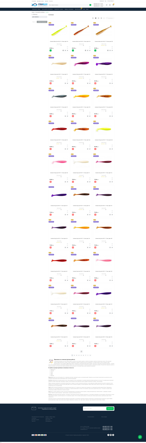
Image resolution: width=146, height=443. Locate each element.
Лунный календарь (78, 9)
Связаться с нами (49, 418)
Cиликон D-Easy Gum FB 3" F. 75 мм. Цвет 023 (104, 139)
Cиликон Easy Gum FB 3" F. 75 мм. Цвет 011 (81, 172)
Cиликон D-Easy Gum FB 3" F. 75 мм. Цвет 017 (59, 107)
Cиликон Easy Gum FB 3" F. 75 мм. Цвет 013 (59, 205)
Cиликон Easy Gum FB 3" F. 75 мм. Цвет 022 (81, 271)
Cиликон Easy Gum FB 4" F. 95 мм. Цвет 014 (59, 336)
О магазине (34, 1)
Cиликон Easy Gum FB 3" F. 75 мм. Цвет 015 (103, 205)
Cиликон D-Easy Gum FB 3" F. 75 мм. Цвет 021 (59, 139)
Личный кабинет (91, 416)
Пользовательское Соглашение (38, 416)
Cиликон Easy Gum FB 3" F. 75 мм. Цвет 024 (103, 271)
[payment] (33, 435)
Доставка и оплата (40, 1)
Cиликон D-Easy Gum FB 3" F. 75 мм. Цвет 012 (81, 74)
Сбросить (34, 21)
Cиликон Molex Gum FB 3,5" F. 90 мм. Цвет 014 (81, 41)
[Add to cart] (51, 50)
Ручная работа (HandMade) (47, 9)
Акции (87, 9)
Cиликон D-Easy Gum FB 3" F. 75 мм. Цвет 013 (104, 74)
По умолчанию (110, 18)
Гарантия (46, 1)
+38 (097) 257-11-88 (98, 3)
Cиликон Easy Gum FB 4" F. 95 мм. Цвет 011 (59, 304)
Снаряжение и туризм (58, 9)
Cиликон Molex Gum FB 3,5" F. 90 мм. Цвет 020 (104, 41)
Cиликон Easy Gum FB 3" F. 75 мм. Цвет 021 (59, 271)
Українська (102, 1)
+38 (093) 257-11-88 (98, 6)
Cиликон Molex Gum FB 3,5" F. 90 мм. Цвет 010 (59, 41)
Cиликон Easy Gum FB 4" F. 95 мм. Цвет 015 (81, 336)
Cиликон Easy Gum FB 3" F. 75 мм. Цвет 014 (81, 205)
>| (90, 355)
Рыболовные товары (36, 9)
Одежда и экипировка (69, 9)
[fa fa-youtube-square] (111, 435)
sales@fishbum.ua (83, 429)
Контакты (51, 1)
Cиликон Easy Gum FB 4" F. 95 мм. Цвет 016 (103, 336)
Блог (84, 9)
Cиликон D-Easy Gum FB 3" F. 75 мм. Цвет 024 (59, 172)
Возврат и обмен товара (50, 416)
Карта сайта (48, 419)
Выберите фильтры (42, 21)
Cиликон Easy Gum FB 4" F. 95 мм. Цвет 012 (81, 304)
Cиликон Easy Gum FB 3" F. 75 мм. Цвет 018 (81, 238)
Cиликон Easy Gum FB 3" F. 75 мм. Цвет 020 (103, 238)
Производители (49, 421)
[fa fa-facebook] (108, 435)
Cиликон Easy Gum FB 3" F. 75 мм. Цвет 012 (103, 172)
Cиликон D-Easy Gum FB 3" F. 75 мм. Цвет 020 (104, 107)
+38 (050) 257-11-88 (98, 5)
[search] (90, 5)
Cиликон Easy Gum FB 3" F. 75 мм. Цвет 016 (59, 238)
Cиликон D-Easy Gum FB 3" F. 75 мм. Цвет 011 (59, 74)
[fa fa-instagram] (113, 435)
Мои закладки (104, 416)
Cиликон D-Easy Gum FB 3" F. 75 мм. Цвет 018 (81, 107)
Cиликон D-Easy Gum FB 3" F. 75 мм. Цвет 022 (81, 139)
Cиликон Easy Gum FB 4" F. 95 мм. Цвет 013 (103, 304)
